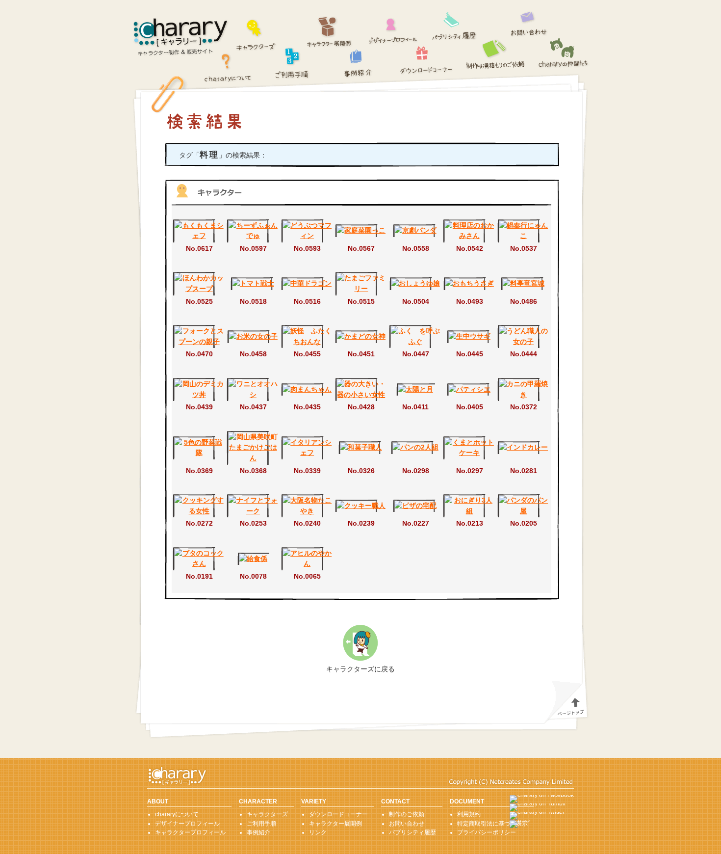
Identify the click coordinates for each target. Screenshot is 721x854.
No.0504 (415, 301)
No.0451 (361, 354)
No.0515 (361, 301)
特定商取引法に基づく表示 (492, 823)
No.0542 (469, 248)
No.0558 (415, 248)
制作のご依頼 (496, 53)
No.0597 (253, 248)
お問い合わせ (529, 21)
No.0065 (307, 576)
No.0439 (199, 407)
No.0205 (523, 523)
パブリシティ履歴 (454, 24)
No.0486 (523, 301)
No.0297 (469, 471)
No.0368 (253, 471)
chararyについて (228, 67)
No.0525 (199, 301)
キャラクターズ (256, 34)
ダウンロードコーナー (427, 57)
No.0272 (199, 523)
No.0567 (361, 248)
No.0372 (523, 407)
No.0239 (361, 523)
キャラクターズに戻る (360, 669)
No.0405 (469, 407)
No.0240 (307, 523)
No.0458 (253, 354)
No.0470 (199, 354)
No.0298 (415, 471)
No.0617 (199, 248)
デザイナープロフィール (393, 28)
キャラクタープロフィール (190, 832)
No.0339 (307, 471)
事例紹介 (358, 63)
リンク (318, 832)
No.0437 (253, 407)
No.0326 (361, 471)
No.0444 (523, 354)
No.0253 (253, 523)
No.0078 (253, 576)
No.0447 (415, 354)
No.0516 (307, 301)
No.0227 (415, 523)
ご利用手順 (292, 62)
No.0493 (469, 301)
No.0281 (523, 471)
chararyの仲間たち (564, 53)
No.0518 (253, 301)
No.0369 (199, 471)
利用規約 (469, 814)
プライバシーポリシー (486, 832)
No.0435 (307, 407)
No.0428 (361, 407)
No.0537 (523, 248)
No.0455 (307, 354)
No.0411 (415, 407)
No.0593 (307, 248)
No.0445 (469, 354)
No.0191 (199, 576)
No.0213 (469, 523)
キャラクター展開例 (330, 32)
